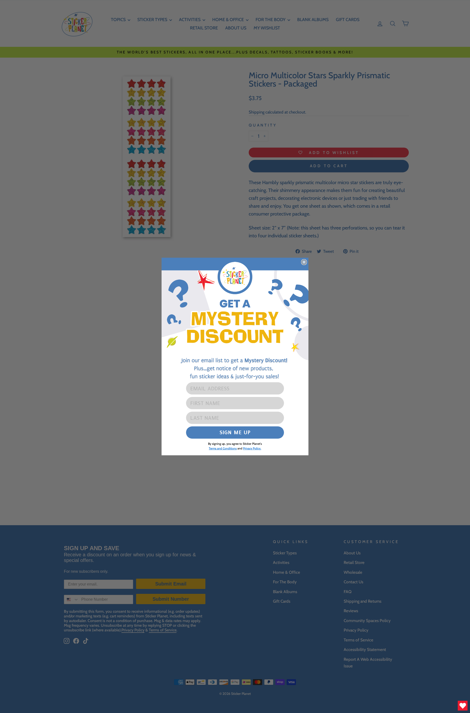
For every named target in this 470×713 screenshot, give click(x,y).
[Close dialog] (304, 262)
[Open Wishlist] (463, 706)
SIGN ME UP (235, 432)
